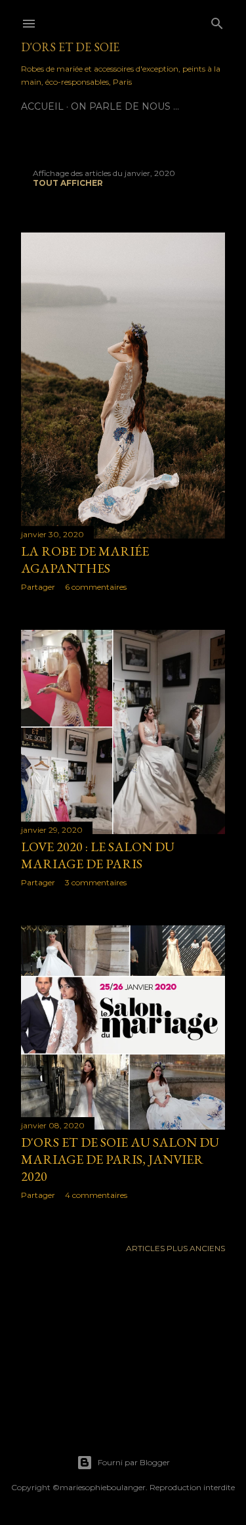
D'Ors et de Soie (70, 47)
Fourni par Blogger (134, 1462)
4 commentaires (96, 1195)
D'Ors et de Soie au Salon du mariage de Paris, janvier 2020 (120, 1159)
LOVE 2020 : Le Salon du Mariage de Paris (97, 855)
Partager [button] (38, 587)
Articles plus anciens (175, 1248)
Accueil (42, 106)
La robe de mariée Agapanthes (85, 559)
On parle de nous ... (125, 106)
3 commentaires (96, 882)
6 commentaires (96, 587)
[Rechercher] (217, 20)
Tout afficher (68, 183)
